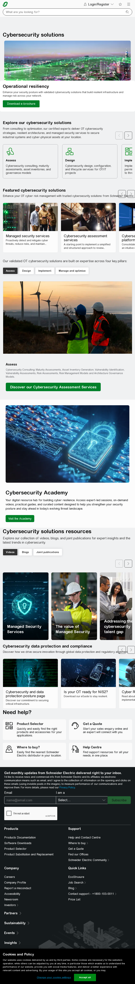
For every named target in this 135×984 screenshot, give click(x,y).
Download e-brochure (21, 103)
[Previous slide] (122, 194)
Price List (74, 899)
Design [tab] (26, 270)
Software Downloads (17, 843)
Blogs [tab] (25, 552)
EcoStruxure (76, 877)
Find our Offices (78, 854)
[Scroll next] (128, 135)
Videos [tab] (10, 552)
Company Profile (15, 882)
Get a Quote (76, 848)
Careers (9, 877)
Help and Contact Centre (84, 837)
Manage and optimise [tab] (72, 270)
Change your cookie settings (54, 977)
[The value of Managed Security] (74, 606)
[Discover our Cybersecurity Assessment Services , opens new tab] (53, 387)
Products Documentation (20, 837)
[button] (67, 317)
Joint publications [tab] (47, 552)
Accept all (85, 977)
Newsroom (11, 899)
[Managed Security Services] (26, 606)
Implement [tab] (44, 270)
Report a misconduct (17, 888)
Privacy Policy (67, 787)
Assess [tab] (10, 270)
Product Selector (15, 848)
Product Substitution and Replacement (28, 854)
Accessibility (12, 893)
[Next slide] (131, 194)
